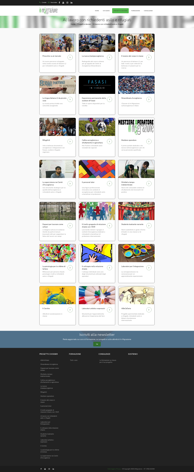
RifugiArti (43, 392)
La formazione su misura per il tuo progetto (108, 361)
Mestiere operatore (47, 396)
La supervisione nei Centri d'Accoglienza (49, 457)
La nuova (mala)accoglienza (46, 387)
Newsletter (53, 2)
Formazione (135, 11)
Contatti (43, 2)
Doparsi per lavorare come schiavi (49, 369)
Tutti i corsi (73, 360)
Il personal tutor (45, 406)
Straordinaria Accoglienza (49, 364)
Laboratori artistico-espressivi (47, 441)
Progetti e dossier (120, 11)
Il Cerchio (43, 446)
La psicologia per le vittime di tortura (49, 451)
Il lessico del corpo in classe (47, 401)
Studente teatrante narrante (47, 435)
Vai (97, 344)
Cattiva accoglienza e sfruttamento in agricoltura (49, 381)
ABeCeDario (44, 360)
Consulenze (148, 11)
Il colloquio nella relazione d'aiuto (49, 429)
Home (97, 11)
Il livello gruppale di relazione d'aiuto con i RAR (49, 411)
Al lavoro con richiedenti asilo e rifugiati (108, 24)
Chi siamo (106, 11)
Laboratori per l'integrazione (45, 423)
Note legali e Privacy (114, 469)
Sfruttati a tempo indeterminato (46, 375)
